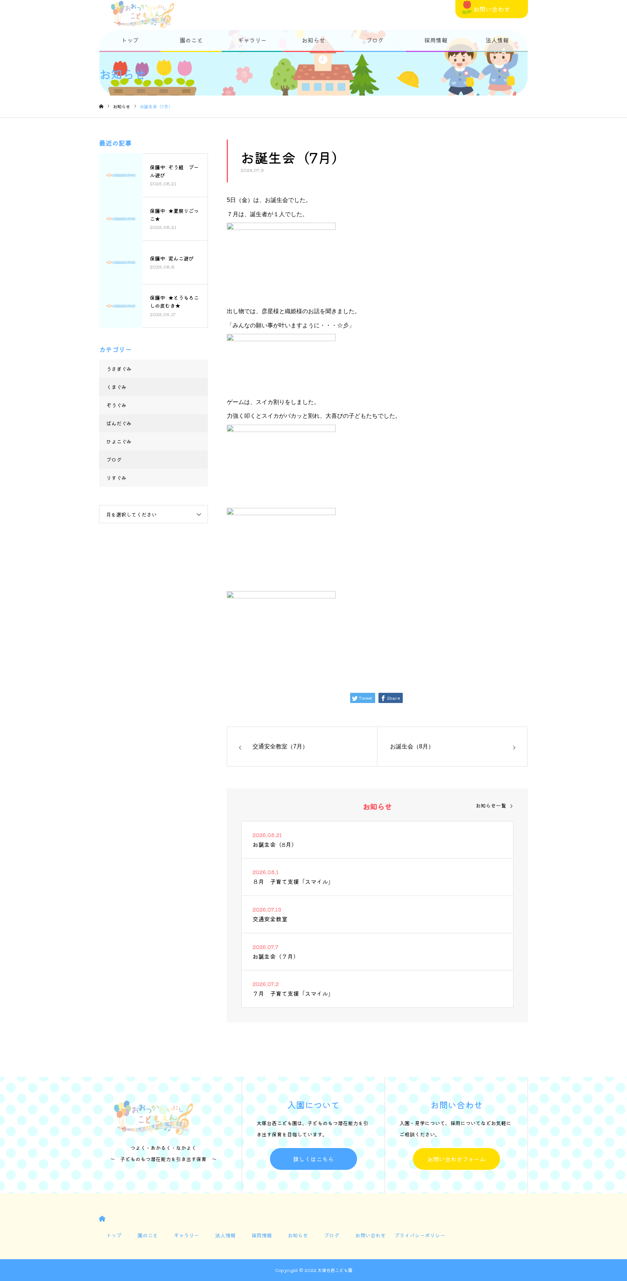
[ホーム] (101, 106)
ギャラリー (252, 40)
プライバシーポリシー (419, 1235)
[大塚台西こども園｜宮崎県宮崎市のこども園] (142, 14)
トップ (130, 40)
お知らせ (313, 40)
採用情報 (435, 40)
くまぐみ (116, 387)
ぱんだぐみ (119, 423)
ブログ (375, 40)
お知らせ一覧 (491, 805)
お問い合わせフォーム (456, 1159)
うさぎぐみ (119, 368)
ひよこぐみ (119, 441)
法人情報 (497, 40)
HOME (102, 1219)
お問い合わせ (491, 8)
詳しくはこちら (313, 1159)
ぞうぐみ (116, 405)
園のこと (191, 40)
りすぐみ (116, 477)
